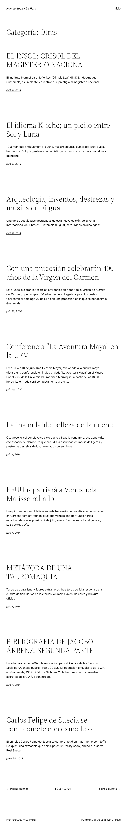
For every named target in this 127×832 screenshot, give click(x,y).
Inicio (117, 8)
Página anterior (17, 788)
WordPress (114, 819)
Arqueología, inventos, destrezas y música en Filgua (60, 203)
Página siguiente (109, 788)
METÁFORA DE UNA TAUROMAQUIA (39, 572)
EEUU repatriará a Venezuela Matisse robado (51, 494)
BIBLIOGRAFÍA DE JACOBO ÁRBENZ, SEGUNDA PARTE (50, 646)
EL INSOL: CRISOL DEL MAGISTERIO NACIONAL (46, 60)
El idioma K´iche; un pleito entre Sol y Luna (58, 129)
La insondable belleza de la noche (59, 424)
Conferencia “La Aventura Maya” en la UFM (62, 351)
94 (69, 788)
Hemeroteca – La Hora (21, 8)
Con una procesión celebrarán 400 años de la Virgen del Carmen (60, 272)
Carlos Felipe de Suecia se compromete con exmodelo (49, 724)
